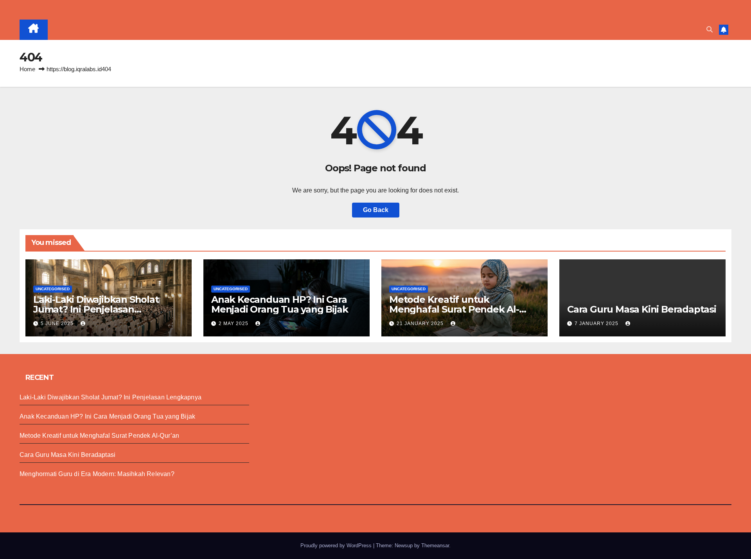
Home (27, 69)
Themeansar (435, 545)
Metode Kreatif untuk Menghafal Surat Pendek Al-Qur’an (454, 309)
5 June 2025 (58, 323)
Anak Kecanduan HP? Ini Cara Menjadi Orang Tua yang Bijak (279, 304)
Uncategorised (53, 289)
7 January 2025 (597, 323)
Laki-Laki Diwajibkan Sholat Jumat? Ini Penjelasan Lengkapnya (96, 309)
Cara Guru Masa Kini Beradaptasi (641, 309)
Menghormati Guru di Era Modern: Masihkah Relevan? (97, 474)
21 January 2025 (421, 323)
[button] (709, 29)
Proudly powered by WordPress (336, 545)
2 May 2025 (234, 323)
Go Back (375, 210)
